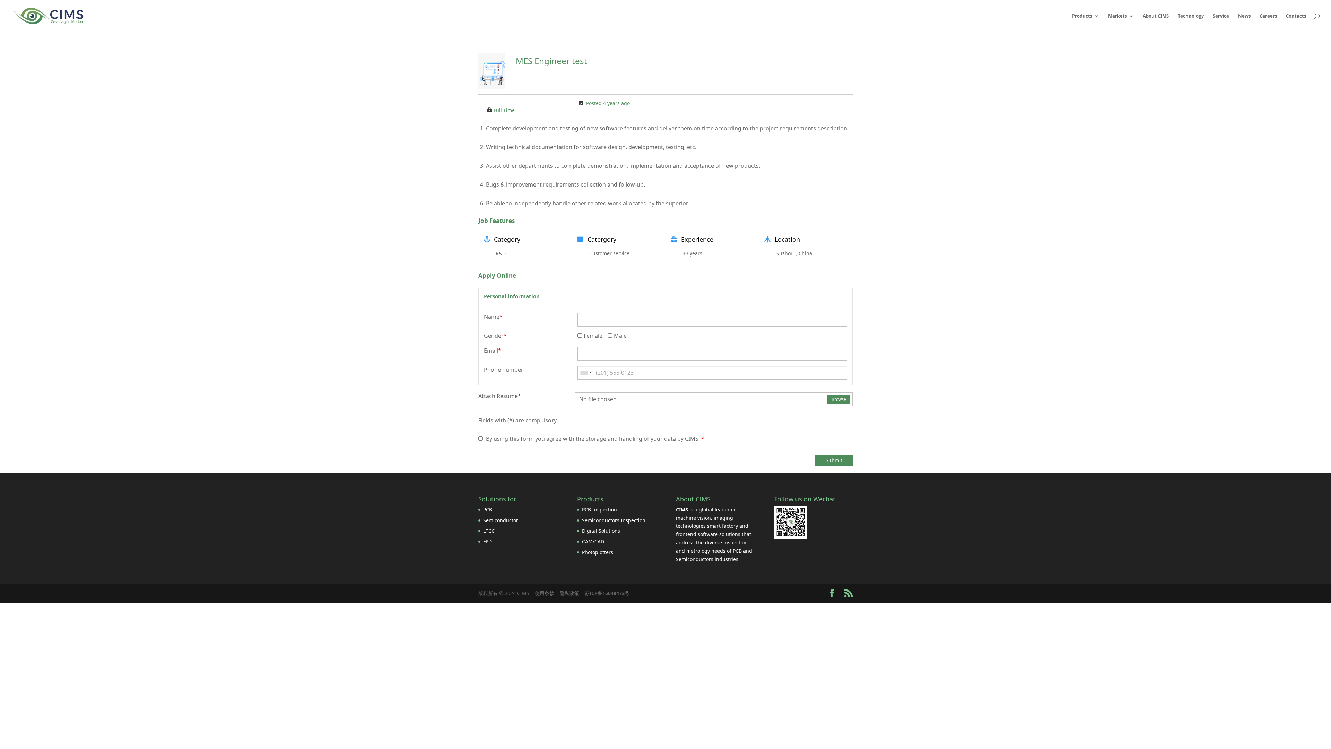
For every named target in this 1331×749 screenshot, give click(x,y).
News (1244, 16)
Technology (1191, 16)
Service (1221, 16)
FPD (487, 541)
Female (593, 335)
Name (493, 316)
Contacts (1296, 16)
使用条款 (544, 593)
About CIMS (1156, 16)
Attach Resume (499, 396)
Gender (495, 335)
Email (492, 350)
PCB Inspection (599, 509)
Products (1082, 16)
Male (620, 335)
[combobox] (586, 372)
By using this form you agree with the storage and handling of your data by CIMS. (594, 438)
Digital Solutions (601, 530)
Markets (1117, 16)
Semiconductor (500, 520)
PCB (487, 509)
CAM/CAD (593, 541)
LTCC (489, 530)
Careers (1268, 16)
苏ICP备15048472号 (607, 593)
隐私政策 (569, 593)
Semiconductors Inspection (613, 520)
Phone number (503, 369)
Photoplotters (597, 552)
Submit (834, 460)
